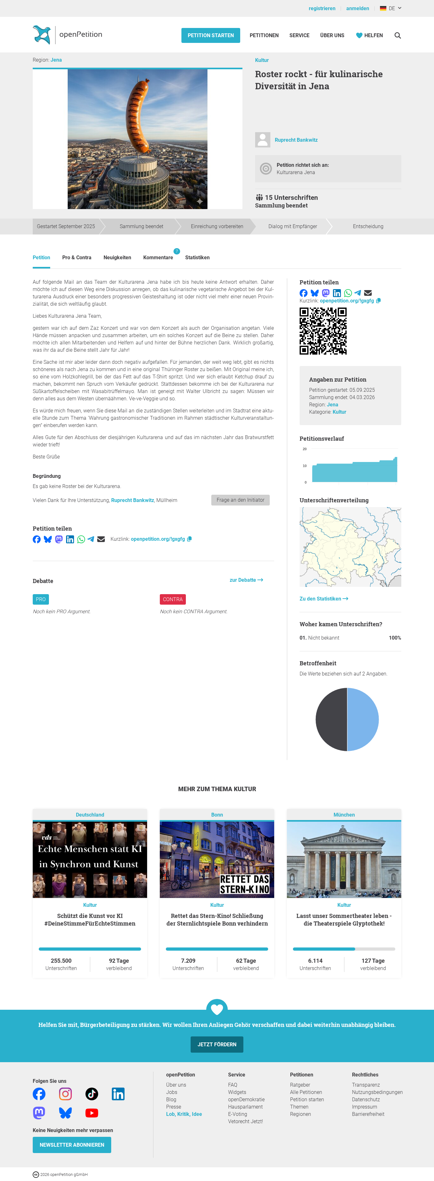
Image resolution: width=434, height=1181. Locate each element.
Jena (56, 60)
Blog (171, 1099)
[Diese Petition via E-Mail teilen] (101, 539)
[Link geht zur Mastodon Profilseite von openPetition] (39, 1113)
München (344, 815)
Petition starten (211, 35)
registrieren (322, 8)
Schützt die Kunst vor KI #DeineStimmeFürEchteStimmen (89, 919)
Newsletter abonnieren (72, 1145)
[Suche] (398, 35)
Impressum (364, 1107)
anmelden (357, 8)
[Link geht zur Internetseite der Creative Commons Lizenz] (36, 1174)
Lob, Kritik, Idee (184, 1114)
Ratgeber (300, 1085)
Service (299, 35)
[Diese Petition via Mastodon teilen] (59, 539)
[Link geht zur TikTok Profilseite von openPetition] (91, 1093)
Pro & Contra (77, 258)
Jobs (171, 1092)
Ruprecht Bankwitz (296, 140)
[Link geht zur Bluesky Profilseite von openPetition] (65, 1113)
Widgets (237, 1092)
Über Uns (332, 35)
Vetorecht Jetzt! (245, 1121)
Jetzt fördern (217, 1045)
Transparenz (366, 1085)
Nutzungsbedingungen (377, 1092)
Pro (41, 599)
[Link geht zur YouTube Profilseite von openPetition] (91, 1113)
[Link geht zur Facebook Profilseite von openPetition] (39, 1093)
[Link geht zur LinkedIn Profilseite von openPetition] (118, 1093)
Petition (41, 258)
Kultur (262, 60)
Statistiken (197, 258)
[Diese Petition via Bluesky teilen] (48, 539)
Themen (299, 1107)
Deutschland (90, 815)
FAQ (232, 1085)
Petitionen (265, 35)
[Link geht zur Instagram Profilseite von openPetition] (65, 1093)
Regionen (300, 1114)
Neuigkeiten (117, 258)
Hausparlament (245, 1107)
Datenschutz (366, 1099)
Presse (173, 1107)
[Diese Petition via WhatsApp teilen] (81, 539)
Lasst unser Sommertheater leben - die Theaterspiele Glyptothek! (344, 919)
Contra (173, 599)
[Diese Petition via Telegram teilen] (91, 539)
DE (390, 8)
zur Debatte (243, 580)
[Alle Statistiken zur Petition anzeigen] (350, 585)
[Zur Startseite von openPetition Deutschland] (68, 34)
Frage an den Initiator (240, 500)
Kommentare (158, 255)
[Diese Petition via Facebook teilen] (37, 539)
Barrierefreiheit (368, 1114)
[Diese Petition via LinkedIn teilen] (70, 539)
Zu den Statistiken (321, 599)
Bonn (217, 815)
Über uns (176, 1085)
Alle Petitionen (306, 1092)
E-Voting (237, 1114)
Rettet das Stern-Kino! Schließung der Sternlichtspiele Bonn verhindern (217, 919)
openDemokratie (246, 1099)
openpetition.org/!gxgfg (158, 539)
